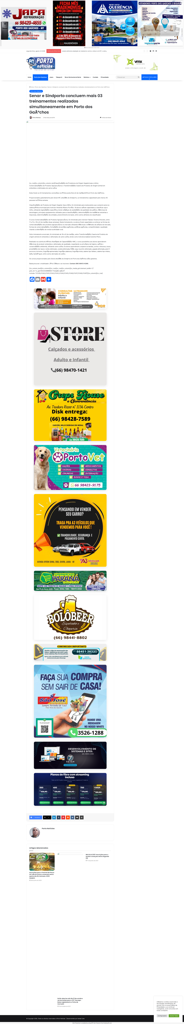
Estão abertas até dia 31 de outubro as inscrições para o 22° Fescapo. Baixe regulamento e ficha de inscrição (70, 1001)
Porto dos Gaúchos (40, 77)
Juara (51, 77)
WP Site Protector (96, 1023)
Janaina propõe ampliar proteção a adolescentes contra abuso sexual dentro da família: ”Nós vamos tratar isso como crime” (99, 51)
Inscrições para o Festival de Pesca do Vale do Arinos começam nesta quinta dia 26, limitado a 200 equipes (41, 875)
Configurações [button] (162, 1016)
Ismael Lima (81, 1018)
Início (29, 77)
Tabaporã (59, 77)
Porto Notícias (37, 117)
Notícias (86, 77)
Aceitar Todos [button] (174, 1016)
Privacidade (105, 77)
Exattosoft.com (108, 1023)
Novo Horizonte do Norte (73, 77)
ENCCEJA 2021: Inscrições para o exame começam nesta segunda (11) (97, 856)
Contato (95, 77)
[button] (85, 47)
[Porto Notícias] (40, 63)
